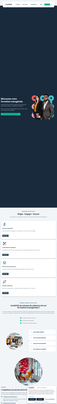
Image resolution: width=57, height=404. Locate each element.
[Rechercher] (51, 4)
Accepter (32, 399)
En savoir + (5, 235)
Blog (41, 4)
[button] (42, 332)
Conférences (34, 4)
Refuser (40, 399)
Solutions (24, 4)
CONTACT (47, 4)
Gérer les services (31, 396)
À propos (18, 4)
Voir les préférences (50, 399)
